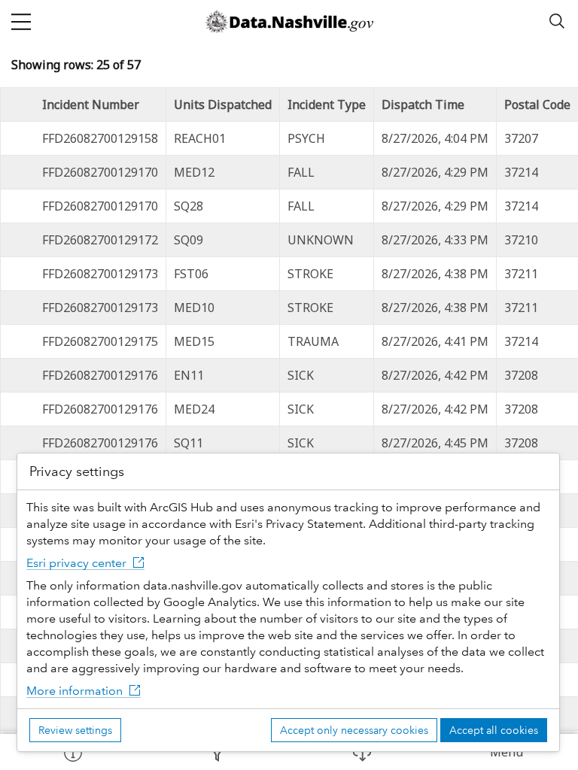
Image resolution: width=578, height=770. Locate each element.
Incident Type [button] (326, 104)
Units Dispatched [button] (223, 104)
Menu (506, 752)
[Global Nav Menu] (21, 21)
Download (361, 752)
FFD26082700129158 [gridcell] (100, 138)
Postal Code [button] (537, 104)
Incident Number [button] (90, 104)
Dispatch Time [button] (423, 104)
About (72, 752)
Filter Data (216, 752)
